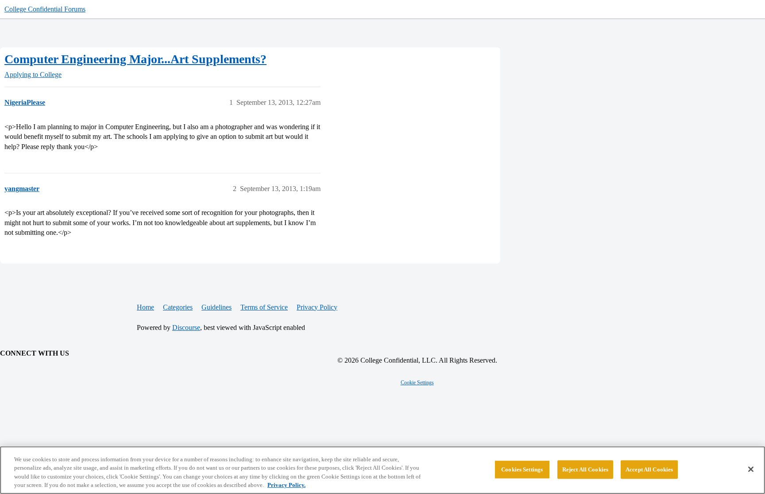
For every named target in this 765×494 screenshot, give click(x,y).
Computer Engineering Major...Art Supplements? (135, 59)
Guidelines (216, 307)
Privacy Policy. (286, 485)
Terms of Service (264, 307)
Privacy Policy (317, 307)
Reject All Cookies (585, 469)
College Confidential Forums (44, 9)
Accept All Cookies (649, 469)
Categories (178, 307)
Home (145, 307)
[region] (382, 470)
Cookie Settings (417, 382)
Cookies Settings (522, 469)
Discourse (186, 327)
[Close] (751, 469)
